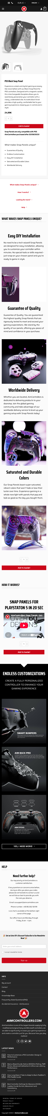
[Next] (43, 37)
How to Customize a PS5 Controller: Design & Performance (24, 1056)
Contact (5, 987)
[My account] (41, 8)
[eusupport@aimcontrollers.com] (9, 3)
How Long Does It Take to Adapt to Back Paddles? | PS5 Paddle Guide (26, 1076)
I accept (13, 952)
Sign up (24, 960)
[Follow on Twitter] (26, 1041)
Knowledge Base (8, 995)
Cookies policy (8, 1106)
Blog (3, 991)
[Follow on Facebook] (18, 1041)
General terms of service (12, 1098)
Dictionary (7, 1109)
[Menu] (3, 8)
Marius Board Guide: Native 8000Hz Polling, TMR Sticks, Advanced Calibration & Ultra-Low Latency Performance (26, 1066)
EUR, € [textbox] (21, 2)
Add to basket (24, 126)
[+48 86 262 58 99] (12, 3)
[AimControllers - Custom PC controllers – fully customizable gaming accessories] (24, 8)
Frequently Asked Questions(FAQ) (14, 999)
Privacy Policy (8, 1101)
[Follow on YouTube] (29, 1041)
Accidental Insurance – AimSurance (15, 1004)
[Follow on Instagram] (22, 1041)
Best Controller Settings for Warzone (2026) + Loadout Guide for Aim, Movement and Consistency (24, 1086)
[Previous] (5, 37)
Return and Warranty (11, 1104)
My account (6, 983)
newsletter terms (16, 952)
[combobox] (22, 3)
